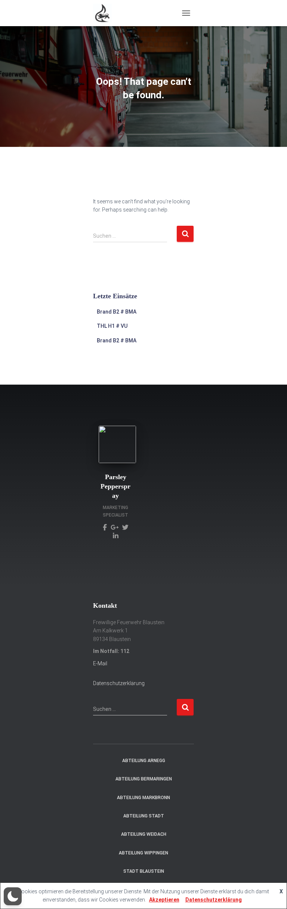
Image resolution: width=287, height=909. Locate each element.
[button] (13, 896)
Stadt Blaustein (143, 871)
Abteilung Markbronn (143, 797)
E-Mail (100, 663)
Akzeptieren (164, 900)
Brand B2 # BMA (116, 312)
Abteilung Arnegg (143, 760)
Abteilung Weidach (143, 834)
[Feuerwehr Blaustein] (105, 13)
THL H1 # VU (112, 326)
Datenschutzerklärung (119, 683)
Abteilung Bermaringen (143, 779)
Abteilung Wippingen (143, 853)
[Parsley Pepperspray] (105, 527)
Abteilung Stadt (143, 816)
